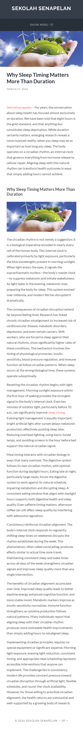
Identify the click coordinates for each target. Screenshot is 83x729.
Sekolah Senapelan (41, 8)
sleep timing (56, 412)
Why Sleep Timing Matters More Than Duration (38, 78)
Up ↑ (64, 720)
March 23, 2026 (17, 89)
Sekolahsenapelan (19, 107)
